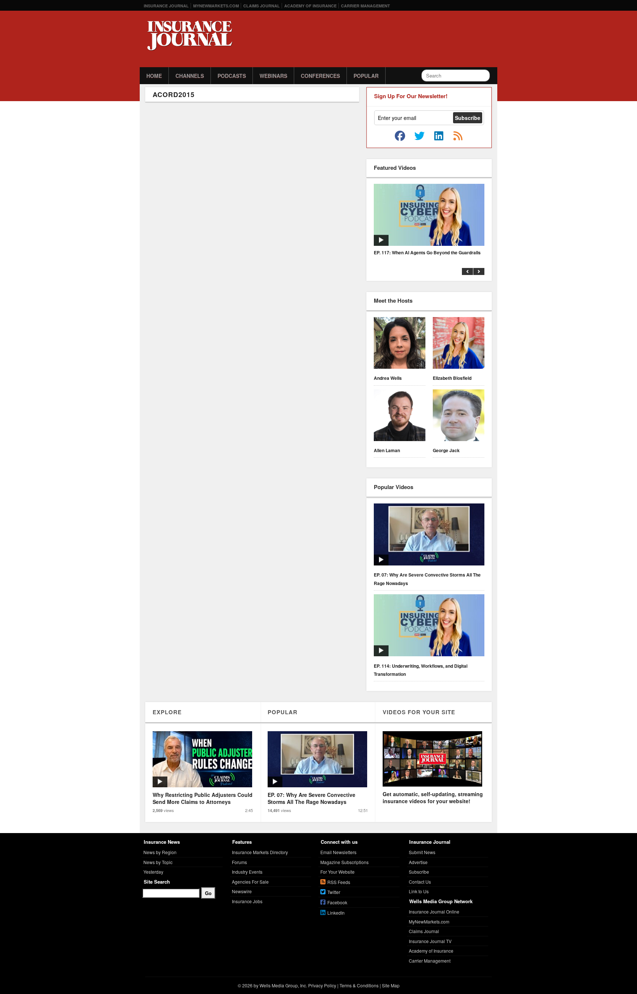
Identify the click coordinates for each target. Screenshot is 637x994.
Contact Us (420, 881)
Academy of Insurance (310, 5)
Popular (366, 75)
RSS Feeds (338, 882)
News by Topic (158, 862)
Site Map (391, 985)
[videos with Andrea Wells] (399, 344)
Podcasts (231, 75)
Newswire (242, 891)
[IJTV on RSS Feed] (458, 136)
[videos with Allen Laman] (399, 416)
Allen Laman (387, 450)
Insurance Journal (166, 5)
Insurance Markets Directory (260, 852)
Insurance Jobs (247, 901)
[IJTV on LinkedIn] (438, 136)
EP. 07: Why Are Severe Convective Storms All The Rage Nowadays (427, 578)
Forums (239, 862)
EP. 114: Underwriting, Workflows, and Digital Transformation (420, 670)
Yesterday (153, 872)
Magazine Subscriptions (344, 862)
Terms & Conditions (359, 985)
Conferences (320, 75)
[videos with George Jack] (458, 416)
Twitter (333, 892)
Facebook (337, 902)
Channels (189, 75)
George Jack (446, 450)
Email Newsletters (338, 852)
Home (154, 75)
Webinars (273, 75)
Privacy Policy (322, 985)
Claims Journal (261, 5)
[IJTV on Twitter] (419, 136)
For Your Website (337, 872)
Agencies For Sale (250, 881)
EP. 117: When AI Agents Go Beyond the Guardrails (427, 252)
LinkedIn (336, 912)
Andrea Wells (388, 378)
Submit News (422, 852)
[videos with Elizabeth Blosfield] (458, 344)
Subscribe (419, 872)
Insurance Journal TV (430, 941)
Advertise (418, 862)
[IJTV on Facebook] (400, 136)
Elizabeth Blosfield (452, 378)
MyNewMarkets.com (216, 5)
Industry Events (247, 872)
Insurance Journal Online (434, 911)
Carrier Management (365, 5)
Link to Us (419, 891)
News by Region (160, 852)
